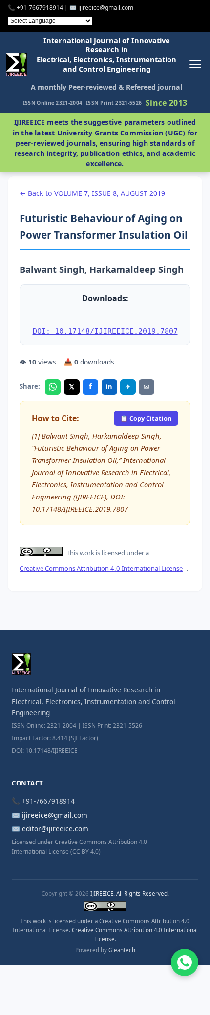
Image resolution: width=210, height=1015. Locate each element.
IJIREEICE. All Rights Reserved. (129, 893)
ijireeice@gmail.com (54, 815)
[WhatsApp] (53, 387)
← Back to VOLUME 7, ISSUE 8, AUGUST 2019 (92, 193)
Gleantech (121, 950)
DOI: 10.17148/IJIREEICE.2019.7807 (105, 331)
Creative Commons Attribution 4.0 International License (101, 568)
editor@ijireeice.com (55, 828)
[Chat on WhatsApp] (184, 962)
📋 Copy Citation (145, 418)
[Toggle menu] (195, 64)
